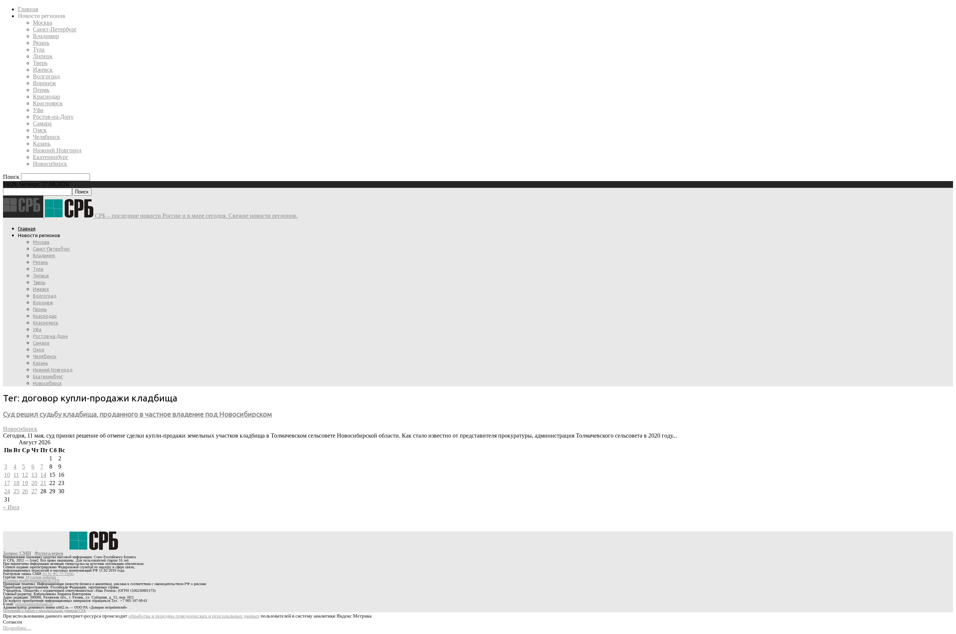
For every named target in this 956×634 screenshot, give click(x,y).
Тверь (40, 63)
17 (7, 483)
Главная (28, 9)
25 (16, 491)
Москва (42, 22)
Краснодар (46, 96)
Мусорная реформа (41, 577)
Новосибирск (50, 164)
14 (43, 475)
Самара (42, 123)
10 (7, 475)
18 (16, 483)
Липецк (43, 56)
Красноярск (48, 103)
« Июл (11, 507)
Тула (38, 49)
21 (43, 483)
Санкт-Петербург (55, 29)
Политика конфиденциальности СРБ (31, 580)
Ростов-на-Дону (53, 117)
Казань (41, 143)
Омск (40, 130)
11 (16, 475)
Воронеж (44, 83)
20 (34, 483)
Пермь (41, 90)
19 (25, 483)
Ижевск (43, 69)
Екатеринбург (50, 157)
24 (7, 491)
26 (25, 491)
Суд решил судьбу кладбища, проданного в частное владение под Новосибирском (137, 414)
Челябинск (46, 137)
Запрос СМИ (17, 553)
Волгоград (46, 76)
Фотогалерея (48, 553)
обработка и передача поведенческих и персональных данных (194, 616)
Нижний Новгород (57, 150)
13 (34, 475)
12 (25, 475)
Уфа (38, 110)
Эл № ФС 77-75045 (58, 574)
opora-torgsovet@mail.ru (34, 604)
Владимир (46, 36)
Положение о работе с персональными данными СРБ (44, 611)
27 (34, 491)
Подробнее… (17, 628)
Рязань (41, 43)
